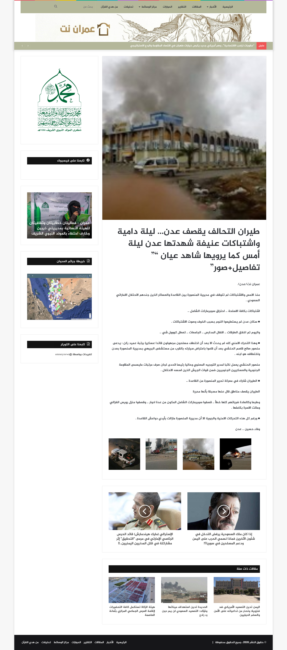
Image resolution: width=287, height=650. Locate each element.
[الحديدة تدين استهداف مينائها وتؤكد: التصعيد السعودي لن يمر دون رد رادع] (184, 590)
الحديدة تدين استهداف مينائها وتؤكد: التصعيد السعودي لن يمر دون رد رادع (184, 611)
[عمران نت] (143, 28)
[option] (59, 215)
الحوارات (167, 7)
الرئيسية (227, 7)
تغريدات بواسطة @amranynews (73, 354)
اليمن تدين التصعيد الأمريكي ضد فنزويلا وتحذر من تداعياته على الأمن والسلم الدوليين (237, 611)
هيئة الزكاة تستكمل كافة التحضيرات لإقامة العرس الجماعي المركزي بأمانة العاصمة (132, 611)
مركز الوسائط (149, 7)
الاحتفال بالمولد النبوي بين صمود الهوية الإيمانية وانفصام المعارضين (214, 45)
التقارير (182, 7)
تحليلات (128, 7)
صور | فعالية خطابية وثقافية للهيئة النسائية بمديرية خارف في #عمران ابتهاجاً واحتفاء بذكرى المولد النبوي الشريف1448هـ (60, 226)
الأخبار (212, 7)
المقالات (196, 7)
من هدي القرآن (109, 7)
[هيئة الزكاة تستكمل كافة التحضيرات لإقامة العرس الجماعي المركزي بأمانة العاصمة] (132, 590)
